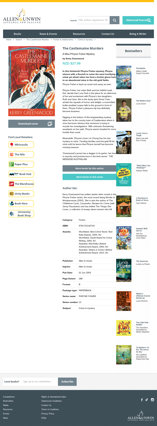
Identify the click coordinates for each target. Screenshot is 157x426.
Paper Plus (21, 164)
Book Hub (25, 174)
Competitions (9, 397)
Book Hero (21, 203)
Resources (79, 34)
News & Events (48, 34)
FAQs (43, 418)
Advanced (136, 20)
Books (17, 34)
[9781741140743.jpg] (31, 81)
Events (6, 414)
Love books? (11, 381)
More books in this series (89, 176)
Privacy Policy (47, 414)
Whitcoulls (21, 144)
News (5, 418)
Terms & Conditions (50, 409)
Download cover (28, 123)
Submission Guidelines (51, 401)
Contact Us (107, 34)
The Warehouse (24, 184)
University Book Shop (24, 213)
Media (5, 405)
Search (73, 20)
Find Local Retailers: (20, 137)
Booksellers (8, 401)
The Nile (20, 154)
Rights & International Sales (53, 397)
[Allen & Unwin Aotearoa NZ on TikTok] (147, 399)
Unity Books (22, 193)
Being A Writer (138, 34)
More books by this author (89, 168)
